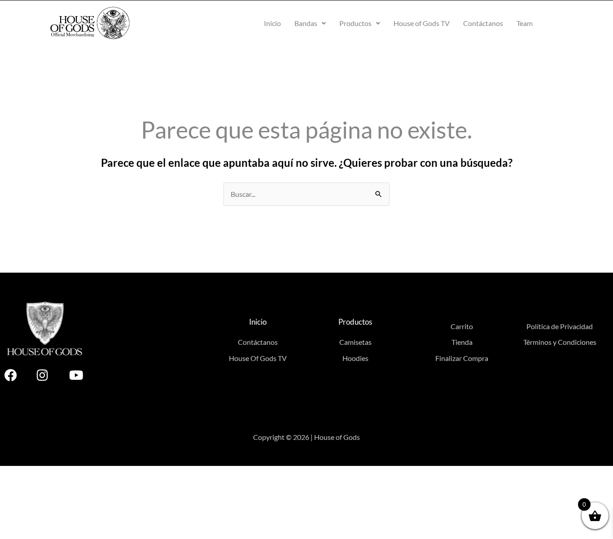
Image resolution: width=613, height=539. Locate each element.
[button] (310, 23)
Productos (355, 23)
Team (525, 23)
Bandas (305, 23)
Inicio (272, 23)
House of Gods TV (422, 23)
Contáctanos (483, 23)
